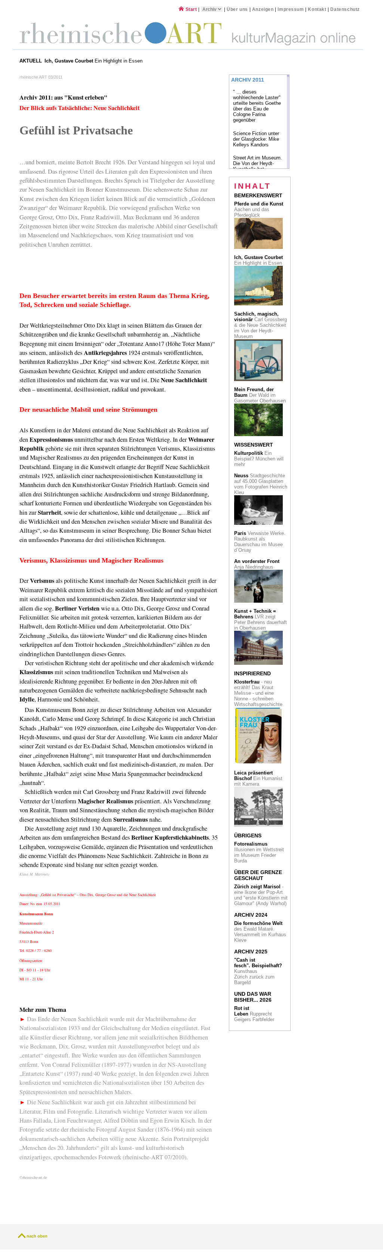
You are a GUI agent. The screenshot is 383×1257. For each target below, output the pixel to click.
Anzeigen (263, 9)
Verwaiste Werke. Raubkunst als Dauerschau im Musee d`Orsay (259, 541)
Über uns (237, 9)
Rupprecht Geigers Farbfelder (255, 1013)
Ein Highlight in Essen (94, 61)
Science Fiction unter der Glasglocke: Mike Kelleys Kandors (256, 139)
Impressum (291, 9)
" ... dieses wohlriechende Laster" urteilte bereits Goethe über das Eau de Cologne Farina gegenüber (257, 106)
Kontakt (317, 9)
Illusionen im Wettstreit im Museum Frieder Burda (259, 852)
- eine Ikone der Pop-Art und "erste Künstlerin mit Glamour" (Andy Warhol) (261, 895)
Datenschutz (345, 9)
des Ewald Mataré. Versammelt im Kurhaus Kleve (260, 931)
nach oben (37, 1236)
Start (190, 9)
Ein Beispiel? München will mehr (259, 458)
